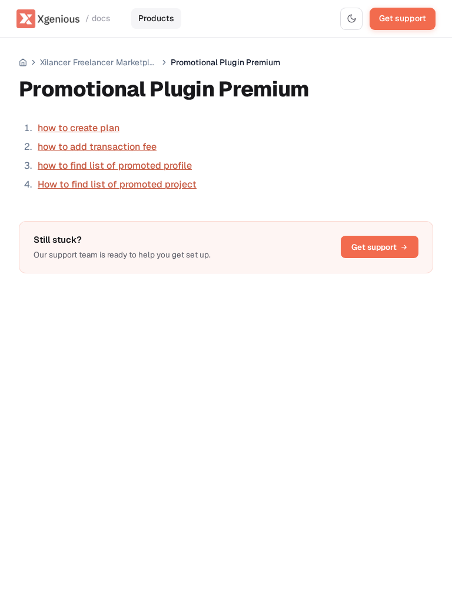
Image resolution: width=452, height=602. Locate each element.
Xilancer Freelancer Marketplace (99, 62)
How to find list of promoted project (117, 184)
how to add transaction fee (97, 147)
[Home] (23, 62)
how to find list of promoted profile (115, 165)
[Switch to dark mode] (351, 19)
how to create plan (78, 128)
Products (156, 18)
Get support (402, 18)
